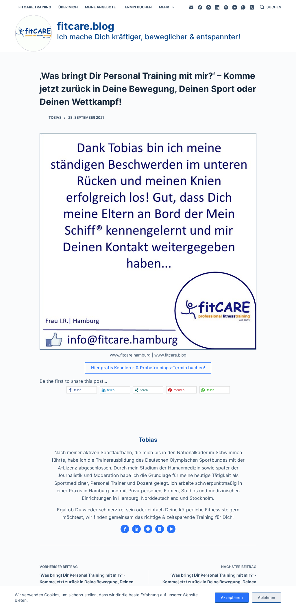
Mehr (164, 7)
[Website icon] (148, 529)
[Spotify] (226, 7)
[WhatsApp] (243, 7)
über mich (68, 7)
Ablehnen (266, 597)
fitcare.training (34, 7)
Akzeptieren (232, 597)
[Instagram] (208, 7)
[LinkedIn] (217, 7)
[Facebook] (200, 7)
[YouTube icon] (171, 529)
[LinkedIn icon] (136, 529)
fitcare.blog (85, 26)
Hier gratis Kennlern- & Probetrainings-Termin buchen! (148, 367)
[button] (81, 389)
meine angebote (100, 7)
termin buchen (137, 7)
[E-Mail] (191, 7)
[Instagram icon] (159, 529)
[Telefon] (252, 7)
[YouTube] (234, 7)
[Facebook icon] (125, 529)
